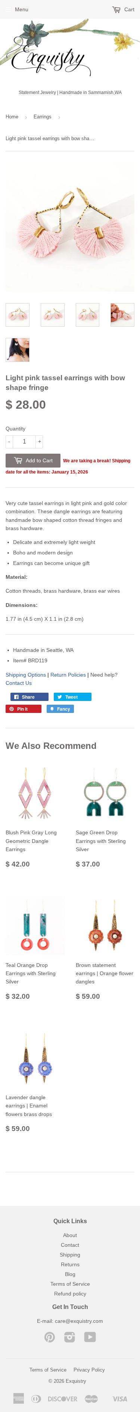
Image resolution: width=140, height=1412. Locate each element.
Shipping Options (26, 675)
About (70, 1235)
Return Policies (68, 675)
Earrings (43, 117)
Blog (70, 1274)
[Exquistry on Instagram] (69, 1340)
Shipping (70, 1255)
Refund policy (70, 1294)
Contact (70, 1245)
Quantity (15, 429)
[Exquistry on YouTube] (90, 1340)
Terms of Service (70, 1284)
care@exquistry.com (79, 1321)
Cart (128, 9)
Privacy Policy (89, 1370)
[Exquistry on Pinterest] (49, 1340)
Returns (70, 1264)
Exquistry (76, 1381)
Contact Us (19, 683)
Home (12, 117)
